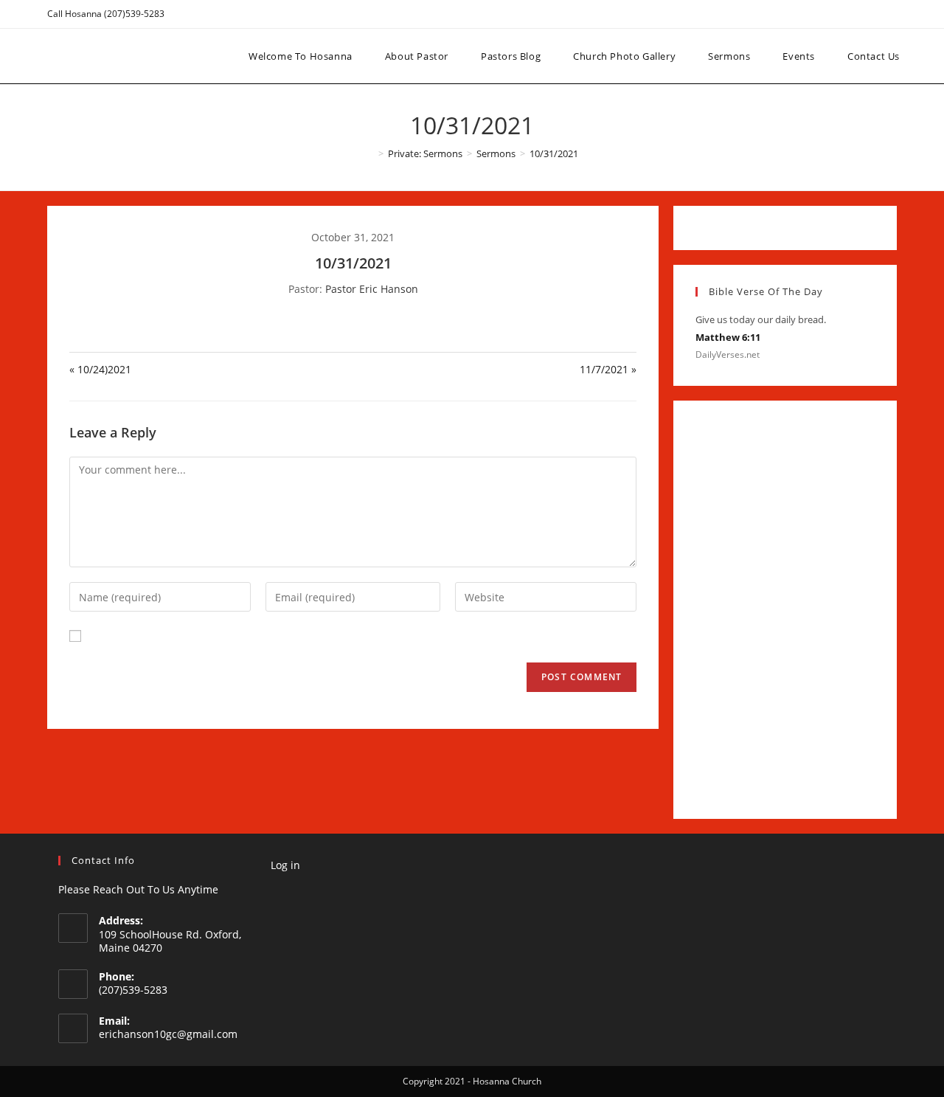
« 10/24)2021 (100, 369)
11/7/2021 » (608, 369)
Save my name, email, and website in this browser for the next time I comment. (286, 636)
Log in (285, 865)
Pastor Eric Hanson (371, 289)
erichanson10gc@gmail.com (168, 1034)
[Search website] (930, 56)
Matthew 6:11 (727, 337)
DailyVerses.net (727, 354)
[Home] (370, 153)
